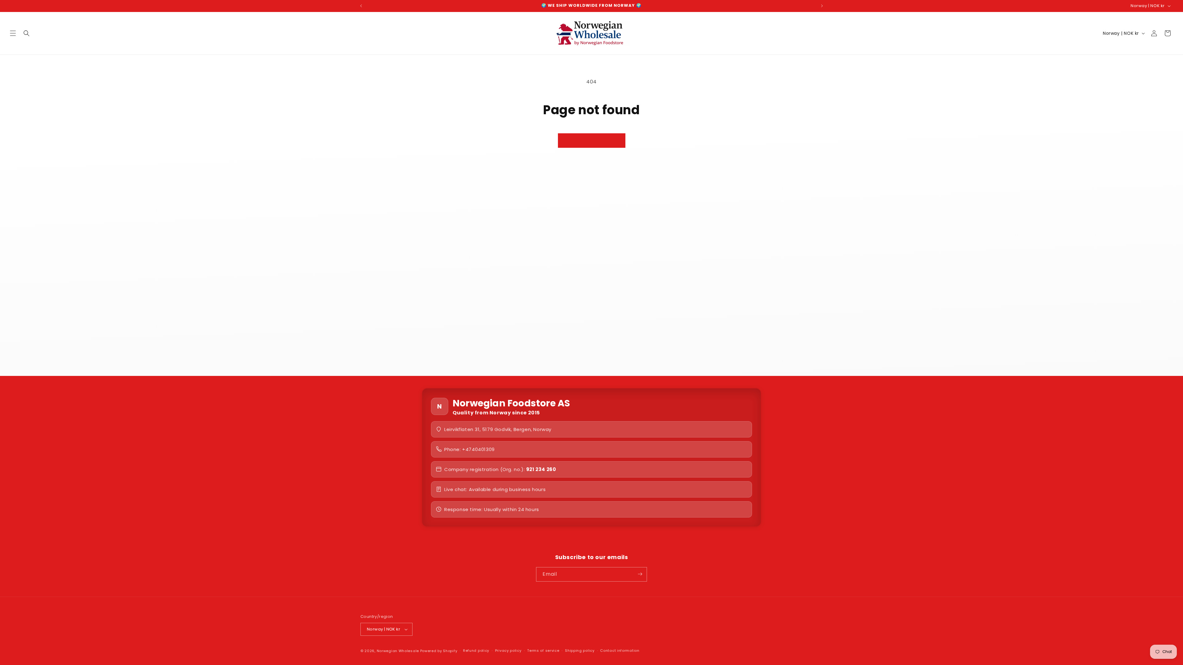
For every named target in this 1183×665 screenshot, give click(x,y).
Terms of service (543, 650)
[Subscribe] (640, 574)
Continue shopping (591, 140)
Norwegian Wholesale (398, 650)
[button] (13, 33)
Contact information (619, 650)
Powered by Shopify (438, 650)
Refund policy (476, 650)
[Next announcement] (822, 6)
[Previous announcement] (361, 6)
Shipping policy (580, 650)
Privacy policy (508, 650)
